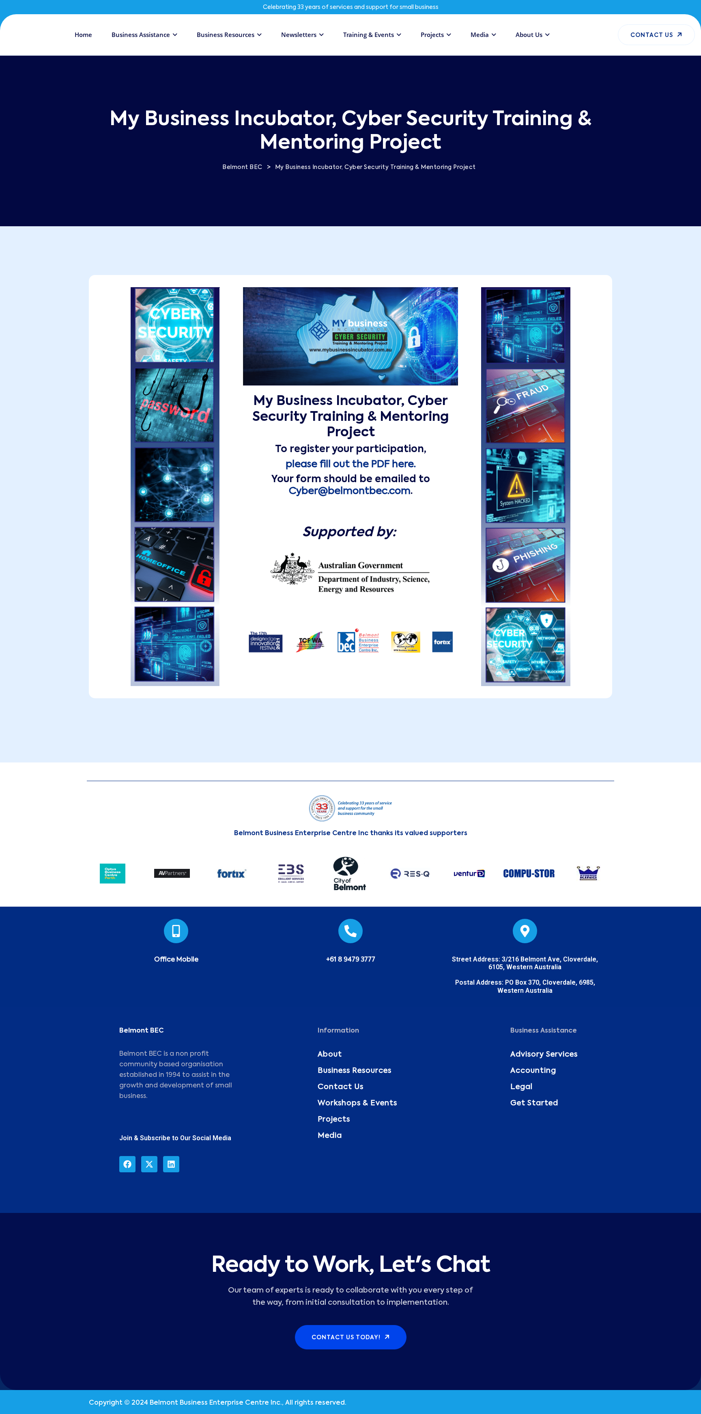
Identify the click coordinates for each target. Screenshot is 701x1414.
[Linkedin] (171, 1164)
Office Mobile (176, 960)
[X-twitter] (149, 1164)
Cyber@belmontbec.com (350, 491)
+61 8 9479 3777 (350, 960)
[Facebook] (127, 1164)
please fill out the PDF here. (351, 464)
